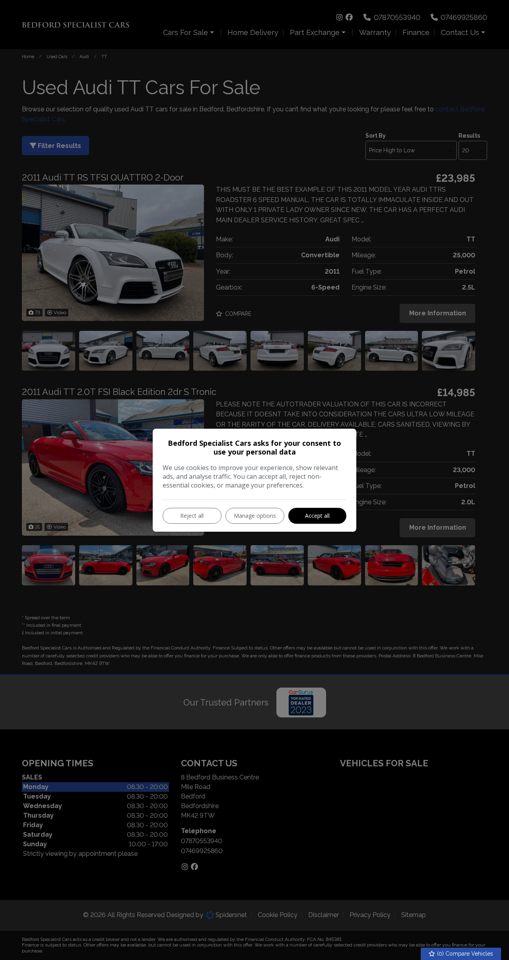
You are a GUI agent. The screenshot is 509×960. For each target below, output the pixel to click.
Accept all (317, 515)
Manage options (255, 515)
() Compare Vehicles (464, 953)
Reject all (192, 515)
